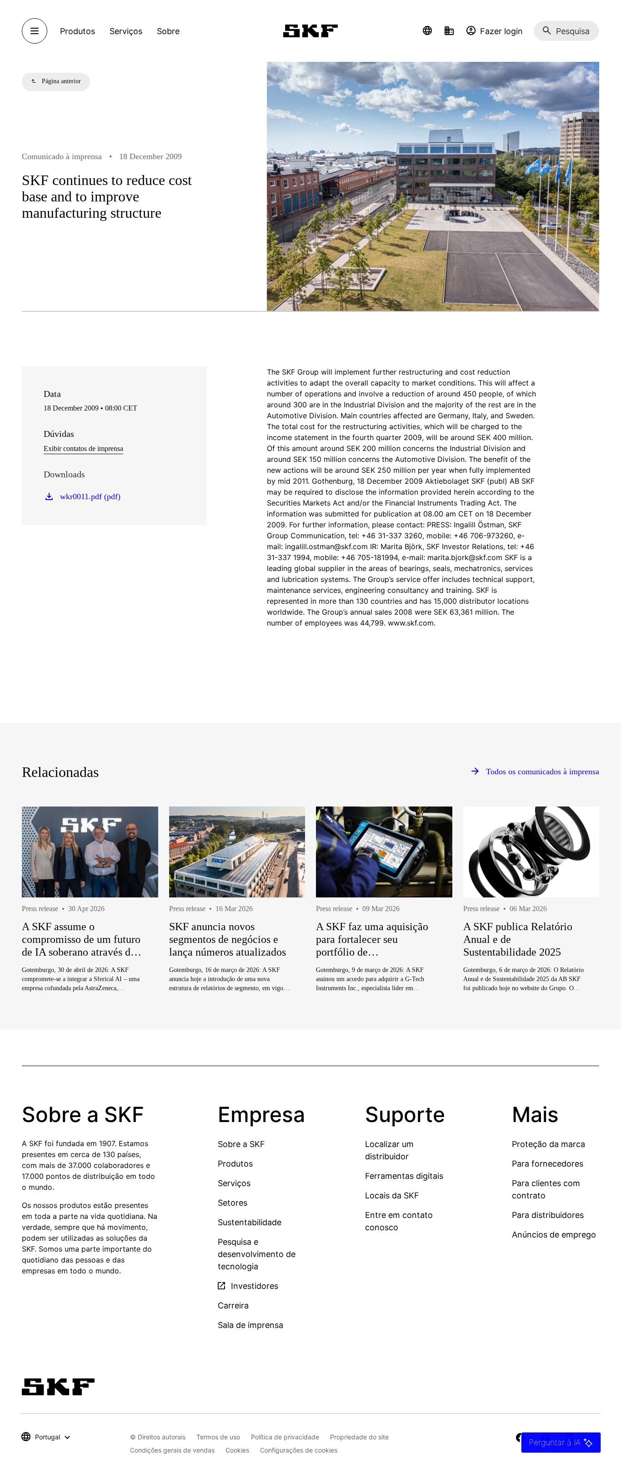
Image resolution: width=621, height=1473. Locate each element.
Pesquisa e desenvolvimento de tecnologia (256, 1254)
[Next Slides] (575, 927)
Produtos (235, 1163)
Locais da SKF (392, 1195)
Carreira (233, 1305)
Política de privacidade (285, 1437)
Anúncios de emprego (554, 1234)
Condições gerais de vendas (172, 1450)
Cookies (237, 1450)
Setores (232, 1202)
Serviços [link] (126, 31)
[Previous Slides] (45, 927)
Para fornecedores (547, 1163)
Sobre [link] (168, 31)
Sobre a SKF (241, 1144)
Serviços (234, 1183)
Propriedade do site (359, 1437)
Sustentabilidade (249, 1222)
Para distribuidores (548, 1215)
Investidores (253, 1286)
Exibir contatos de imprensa (83, 448)
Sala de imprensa (250, 1325)
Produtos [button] (77, 31)
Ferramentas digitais (404, 1176)
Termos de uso (218, 1437)
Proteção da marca (548, 1144)
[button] (427, 31)
